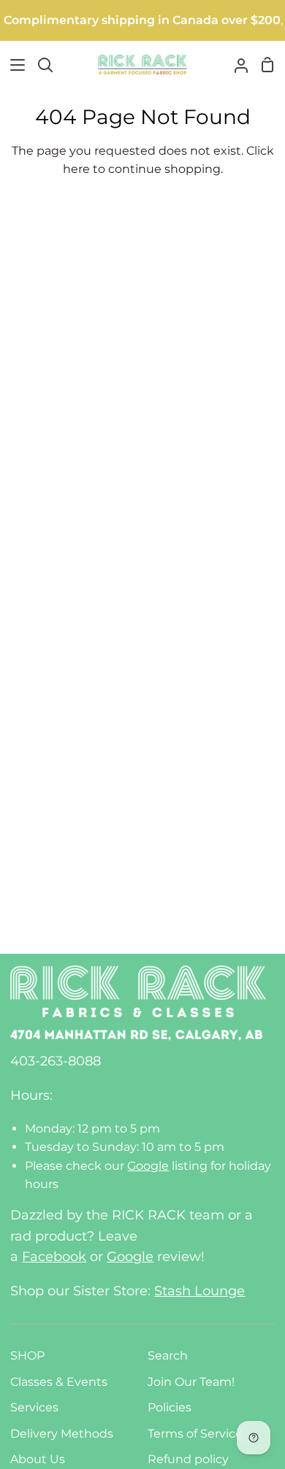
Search (168, 1355)
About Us (37, 1459)
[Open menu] (13, 65)
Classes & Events (58, 1382)
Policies (169, 1407)
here (76, 169)
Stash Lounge (199, 1291)
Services (34, 1407)
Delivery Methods (61, 1434)
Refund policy (188, 1459)
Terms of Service (195, 1434)
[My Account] (235, 64)
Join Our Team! (191, 1382)
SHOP (27, 1355)
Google (148, 1166)
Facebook (54, 1257)
